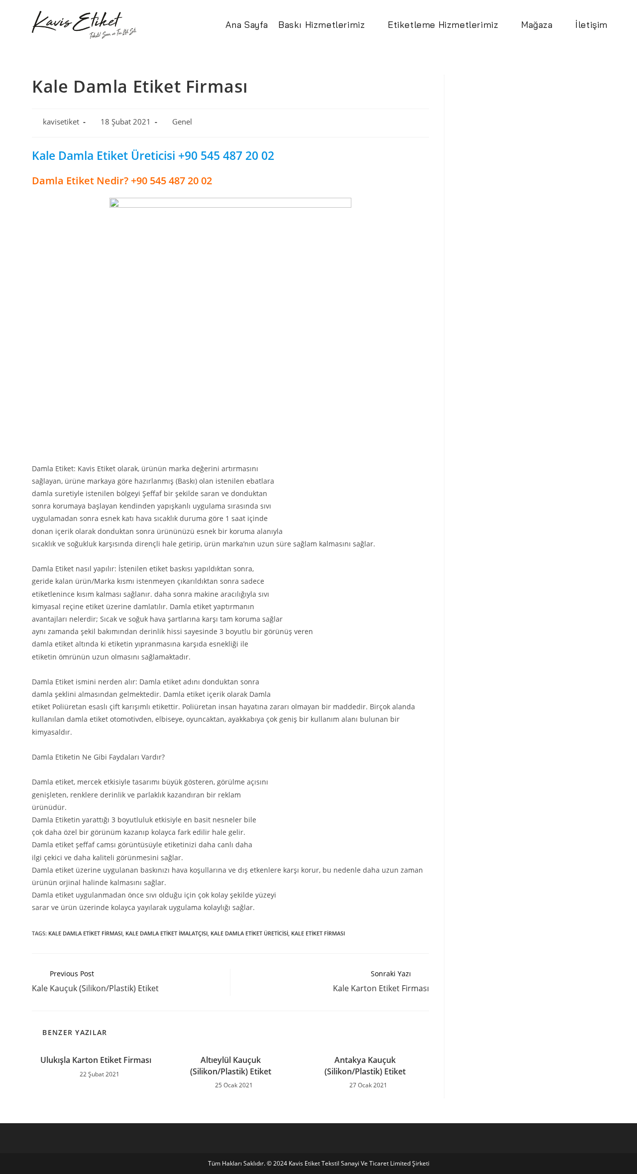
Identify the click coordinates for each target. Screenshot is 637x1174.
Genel (182, 122)
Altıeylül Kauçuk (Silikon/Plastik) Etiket (230, 1065)
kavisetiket (61, 122)
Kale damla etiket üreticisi (249, 933)
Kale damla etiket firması (85, 933)
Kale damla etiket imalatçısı (166, 933)
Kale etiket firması (318, 933)
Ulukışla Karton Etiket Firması (95, 1059)
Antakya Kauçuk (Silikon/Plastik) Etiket (365, 1065)
